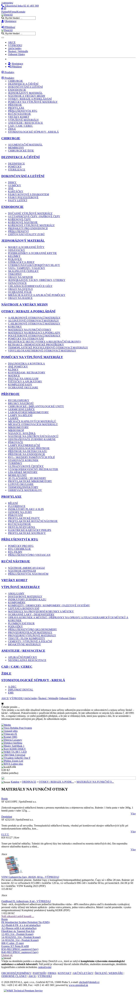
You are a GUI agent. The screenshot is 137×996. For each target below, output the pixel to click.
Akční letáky (15, 48)
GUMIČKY (14, 185)
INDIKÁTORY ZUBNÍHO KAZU (27, 599)
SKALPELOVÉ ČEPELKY (23, 271)
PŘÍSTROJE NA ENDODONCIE (26, 454)
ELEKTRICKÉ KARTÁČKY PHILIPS (29, 530)
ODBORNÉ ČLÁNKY (14, 976)
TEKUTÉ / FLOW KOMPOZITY (26, 638)
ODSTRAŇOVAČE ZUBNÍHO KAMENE (32, 439)
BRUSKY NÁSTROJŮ (21, 403)
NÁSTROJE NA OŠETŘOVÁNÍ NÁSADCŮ (33, 436)
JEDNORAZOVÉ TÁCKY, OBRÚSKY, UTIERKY (36, 280)
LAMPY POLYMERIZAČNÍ (24, 445)
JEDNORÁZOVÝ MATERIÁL (25, 92)
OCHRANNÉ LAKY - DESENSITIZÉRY (31, 614)
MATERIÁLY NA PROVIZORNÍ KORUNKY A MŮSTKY (41, 611)
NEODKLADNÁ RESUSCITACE (27, 660)
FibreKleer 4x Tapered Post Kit (17, 931)
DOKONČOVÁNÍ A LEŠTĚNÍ (25, 87)
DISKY (12, 182)
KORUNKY (15, 326)
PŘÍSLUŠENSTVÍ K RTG (22, 110)
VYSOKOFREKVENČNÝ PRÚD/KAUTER (33, 469)
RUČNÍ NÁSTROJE (19, 113)
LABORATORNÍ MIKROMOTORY (28, 412)
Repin (4, 798)
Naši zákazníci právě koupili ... (17, 916)
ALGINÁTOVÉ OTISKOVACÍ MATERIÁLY (33, 320)
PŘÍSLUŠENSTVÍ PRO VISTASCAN (29, 554)
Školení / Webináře (18, 51)
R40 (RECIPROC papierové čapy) (19, 952)
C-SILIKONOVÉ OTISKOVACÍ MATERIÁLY (34, 323)
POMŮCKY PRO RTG (21, 545)
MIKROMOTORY (18, 427)
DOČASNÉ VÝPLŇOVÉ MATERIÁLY (30, 213)
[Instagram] (5, 8)
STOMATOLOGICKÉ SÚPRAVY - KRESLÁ (33, 131)
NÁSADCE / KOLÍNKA (22, 433)
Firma (13, 11)
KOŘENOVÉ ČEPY (19, 219)
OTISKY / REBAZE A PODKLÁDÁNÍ (30, 98)
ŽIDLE (12, 128)
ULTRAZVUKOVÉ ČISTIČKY (26, 466)
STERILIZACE (16, 169)
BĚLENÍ (13, 503)
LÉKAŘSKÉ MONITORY (23, 472)
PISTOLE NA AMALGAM (23, 378)
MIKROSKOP (16, 430)
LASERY (13, 418)
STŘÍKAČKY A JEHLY (21, 262)
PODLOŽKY (15, 626)
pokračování (44, 967)
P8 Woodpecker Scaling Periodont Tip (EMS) (25, 922)
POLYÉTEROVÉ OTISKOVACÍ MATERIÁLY (34, 335)
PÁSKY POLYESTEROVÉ (23, 197)
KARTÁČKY (15, 191)
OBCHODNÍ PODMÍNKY (16, 973)
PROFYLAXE (16, 107)
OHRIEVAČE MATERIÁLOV (25, 490)
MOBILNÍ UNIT (17, 475)
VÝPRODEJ (15, 45)
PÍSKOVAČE (15, 442)
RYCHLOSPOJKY (18, 400)
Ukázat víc (7, 955)
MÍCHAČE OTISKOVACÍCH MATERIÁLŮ (33, 424)
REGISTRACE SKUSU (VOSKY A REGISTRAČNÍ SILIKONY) (44, 341)
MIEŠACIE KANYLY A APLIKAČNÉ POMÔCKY (36, 295)
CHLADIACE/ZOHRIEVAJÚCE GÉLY (30, 286)
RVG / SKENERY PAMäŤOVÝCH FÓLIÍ (31, 457)
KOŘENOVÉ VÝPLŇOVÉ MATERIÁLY (31, 225)
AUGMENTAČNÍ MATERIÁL (25, 144)
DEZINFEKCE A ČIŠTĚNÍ (23, 84)
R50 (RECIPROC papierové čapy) (19, 949)
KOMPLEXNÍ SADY (20, 384)
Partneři (5, 11)
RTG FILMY (15, 551)
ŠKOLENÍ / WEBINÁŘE (109, 973)
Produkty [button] (9, 78)
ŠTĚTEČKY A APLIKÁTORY (25, 381)
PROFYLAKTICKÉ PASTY (24, 518)
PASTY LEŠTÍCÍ (17, 200)
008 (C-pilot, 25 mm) (12, 943)
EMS (11, 692)
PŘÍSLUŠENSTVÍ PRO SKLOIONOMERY (32, 629)
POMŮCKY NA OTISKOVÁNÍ (26, 338)
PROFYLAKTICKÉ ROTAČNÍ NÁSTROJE (33, 521)
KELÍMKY (14, 256)
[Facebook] (2, 8)
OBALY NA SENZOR (20, 277)
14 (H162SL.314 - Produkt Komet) (20, 940)
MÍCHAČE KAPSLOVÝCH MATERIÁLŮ (32, 421)
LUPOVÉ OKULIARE (21, 484)
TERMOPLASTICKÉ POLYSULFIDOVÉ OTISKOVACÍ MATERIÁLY (48, 347)
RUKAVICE (15, 259)
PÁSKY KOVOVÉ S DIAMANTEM (28, 194)
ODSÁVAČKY (16, 250)
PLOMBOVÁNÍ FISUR (21, 623)
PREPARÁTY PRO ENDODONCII (28, 228)
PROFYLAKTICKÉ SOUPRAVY (27, 533)
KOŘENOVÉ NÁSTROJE (23, 222)
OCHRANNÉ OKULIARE (23, 387)
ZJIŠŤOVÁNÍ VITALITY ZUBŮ (26, 234)
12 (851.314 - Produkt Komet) (17, 934)
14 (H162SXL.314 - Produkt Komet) (21, 937)
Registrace (10, 21)
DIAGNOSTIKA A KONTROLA (26, 363)
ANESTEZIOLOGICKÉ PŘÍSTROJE (29, 448)
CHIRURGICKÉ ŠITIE (21, 150)
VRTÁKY (18, 116)
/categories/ (7, 2)
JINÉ (11, 188)
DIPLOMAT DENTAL (20, 689)
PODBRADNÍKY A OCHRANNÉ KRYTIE (32, 253)
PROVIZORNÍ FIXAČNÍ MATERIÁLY (30, 632)
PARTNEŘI (39, 973)
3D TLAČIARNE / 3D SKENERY (27, 478)
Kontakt (21, 11)
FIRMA (52, 973)
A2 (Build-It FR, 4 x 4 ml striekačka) (20, 925)
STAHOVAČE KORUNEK (23, 460)
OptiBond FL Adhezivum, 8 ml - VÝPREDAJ (26, 901)
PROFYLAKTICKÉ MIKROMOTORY (30, 481)
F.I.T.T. (5, 834)
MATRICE (14, 375)
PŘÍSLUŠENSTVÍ (18, 231)
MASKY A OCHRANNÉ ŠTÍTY (26, 247)
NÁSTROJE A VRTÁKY (26, 95)
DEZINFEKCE (16, 163)
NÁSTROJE (26, 567)
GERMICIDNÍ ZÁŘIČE (21, 409)
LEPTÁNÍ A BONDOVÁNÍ (23, 608)
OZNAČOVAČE (17, 283)
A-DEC (12, 686)
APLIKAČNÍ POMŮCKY (22, 657)
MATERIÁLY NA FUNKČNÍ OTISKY (29, 329)
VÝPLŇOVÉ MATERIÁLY (23, 119)
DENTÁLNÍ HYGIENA (21, 527)
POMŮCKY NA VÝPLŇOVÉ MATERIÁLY (33, 101)
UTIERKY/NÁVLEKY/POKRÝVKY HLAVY (34, 265)
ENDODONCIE (17, 90)
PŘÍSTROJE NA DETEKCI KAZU (27, 451)
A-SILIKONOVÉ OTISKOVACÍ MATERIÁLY (34, 317)
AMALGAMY (16, 593)
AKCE (12, 42)
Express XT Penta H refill (15, 946)
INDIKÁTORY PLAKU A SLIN (26, 509)
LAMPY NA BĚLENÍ (20, 415)
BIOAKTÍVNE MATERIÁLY (24, 644)
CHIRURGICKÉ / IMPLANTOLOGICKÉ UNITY (36, 406)
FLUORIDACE (16, 506)
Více (133, 813)
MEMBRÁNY (16, 147)
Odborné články (16, 54)
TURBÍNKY (15, 463)
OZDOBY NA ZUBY (20, 512)
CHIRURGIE (15, 81)
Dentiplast (6, 816)
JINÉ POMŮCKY (18, 366)
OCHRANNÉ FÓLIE (20, 292)
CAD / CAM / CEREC (20, 125)
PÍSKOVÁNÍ (15, 515)
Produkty (9, 72)
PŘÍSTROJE (15, 104)
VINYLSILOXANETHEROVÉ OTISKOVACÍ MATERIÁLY (42, 350)
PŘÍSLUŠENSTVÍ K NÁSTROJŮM (28, 573)
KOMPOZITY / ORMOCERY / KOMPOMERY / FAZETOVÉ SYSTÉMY (49, 605)
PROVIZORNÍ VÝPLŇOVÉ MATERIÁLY (32, 635)
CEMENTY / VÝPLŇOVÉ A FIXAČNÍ (30, 641)
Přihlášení (9, 27)
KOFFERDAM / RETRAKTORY (26, 372)
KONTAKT (64, 973)
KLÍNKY (13, 369)
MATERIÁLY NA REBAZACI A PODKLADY (34, 332)
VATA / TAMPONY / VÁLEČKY (26, 268)
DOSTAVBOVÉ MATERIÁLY (25, 596)
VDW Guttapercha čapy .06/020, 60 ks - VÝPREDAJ (30, 877)
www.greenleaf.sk (78, 985)
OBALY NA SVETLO (20, 289)
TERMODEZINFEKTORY (23, 487)
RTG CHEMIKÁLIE (19, 548)
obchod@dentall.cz (89, 982)
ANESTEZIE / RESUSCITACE (25, 122)
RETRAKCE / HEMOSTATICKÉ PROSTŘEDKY (36, 344)
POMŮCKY (15, 166)
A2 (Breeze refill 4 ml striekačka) (18, 928)
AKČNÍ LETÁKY (83, 973)
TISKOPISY (15, 274)
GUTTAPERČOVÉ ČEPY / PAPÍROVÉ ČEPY (34, 216)
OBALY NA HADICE (20, 298)
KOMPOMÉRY (17, 602)
